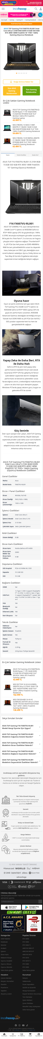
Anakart (3, 948)
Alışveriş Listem (6, 994)
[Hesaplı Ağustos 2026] (21, 3)
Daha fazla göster (7, 970)
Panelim (3, 984)
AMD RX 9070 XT (28, 951)
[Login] (3, 9)
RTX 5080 (26, 964)
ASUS (6, 28)
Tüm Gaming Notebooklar (31, 90)
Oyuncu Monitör (6, 967)
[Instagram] (19, 1025)
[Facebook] (16, 1025)
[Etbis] (34, 923)
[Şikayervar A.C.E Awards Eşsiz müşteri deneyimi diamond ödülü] (13, 923)
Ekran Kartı (5, 955)
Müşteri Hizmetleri (7, 981)
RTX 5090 (26, 967)
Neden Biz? (35, 155)
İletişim (25, 978)
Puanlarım (4, 988)
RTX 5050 (26, 939)
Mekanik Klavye (6, 958)
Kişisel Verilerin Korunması (32, 994)
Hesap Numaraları (29, 991)
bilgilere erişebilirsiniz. (30, 852)
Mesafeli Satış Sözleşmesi (31, 1006)
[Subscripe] (40, 901)
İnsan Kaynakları (28, 984)
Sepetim (4, 991)
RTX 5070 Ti (27, 961)
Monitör (3, 945)
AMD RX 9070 (27, 955)
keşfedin (29, 804)
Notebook (4, 942)
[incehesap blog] (10, 1008)
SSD (11, 164)
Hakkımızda (27, 981)
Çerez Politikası (28, 1003)
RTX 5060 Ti (27, 945)
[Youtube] (23, 1025)
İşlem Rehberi (27, 1000)
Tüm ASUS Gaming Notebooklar (11, 91)
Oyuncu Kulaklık (6, 961)
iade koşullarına (23, 828)
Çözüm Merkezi (6, 978)
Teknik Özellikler (21, 155)
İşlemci (3, 951)
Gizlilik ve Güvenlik (29, 988)
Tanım (7, 155)
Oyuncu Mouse (6, 964)
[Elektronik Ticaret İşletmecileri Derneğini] (22, 886)
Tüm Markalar (27, 997)
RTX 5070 (26, 958)
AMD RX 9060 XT (28, 948)
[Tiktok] (27, 1025)
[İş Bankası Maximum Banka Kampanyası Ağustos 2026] (21, 15)
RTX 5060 (26, 942)
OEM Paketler (5, 939)
